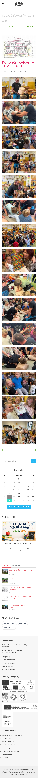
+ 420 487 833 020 (8, 660)
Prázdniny (23, 623)
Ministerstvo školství (9, 745)
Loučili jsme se (13, 580)
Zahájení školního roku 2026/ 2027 (19, 544)
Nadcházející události (19, 507)
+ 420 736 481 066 (8, 663)
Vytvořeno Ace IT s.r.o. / (26, 772)
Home (4, 27)
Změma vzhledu (7, 754)
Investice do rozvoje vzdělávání (12, 735)
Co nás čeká (16, 565)
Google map (6, 657)
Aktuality (6, 565)
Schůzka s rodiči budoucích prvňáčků (18, 606)
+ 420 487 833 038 (8, 666)
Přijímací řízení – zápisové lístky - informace (20, 597)
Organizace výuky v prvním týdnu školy (20, 571)
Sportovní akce (9, 627)
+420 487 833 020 (10, 650)
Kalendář (10, 27)
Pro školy (5, 757)
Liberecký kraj (6, 738)
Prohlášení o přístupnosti (10, 751)
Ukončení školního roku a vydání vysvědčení (20, 589)
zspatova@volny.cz (12, 652)
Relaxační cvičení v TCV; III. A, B (24, 27)
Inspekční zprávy (7, 748)
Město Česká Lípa (8, 741)
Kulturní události (10, 623)
